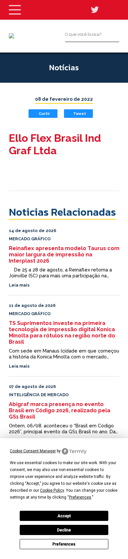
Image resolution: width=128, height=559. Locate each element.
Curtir (44, 113)
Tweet (79, 113)
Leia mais (19, 285)
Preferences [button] (80, 497)
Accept (64, 516)
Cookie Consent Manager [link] (33, 451)
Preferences (64, 544)
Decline (64, 530)
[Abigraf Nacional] (11, 35)
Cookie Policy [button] (52, 490)
